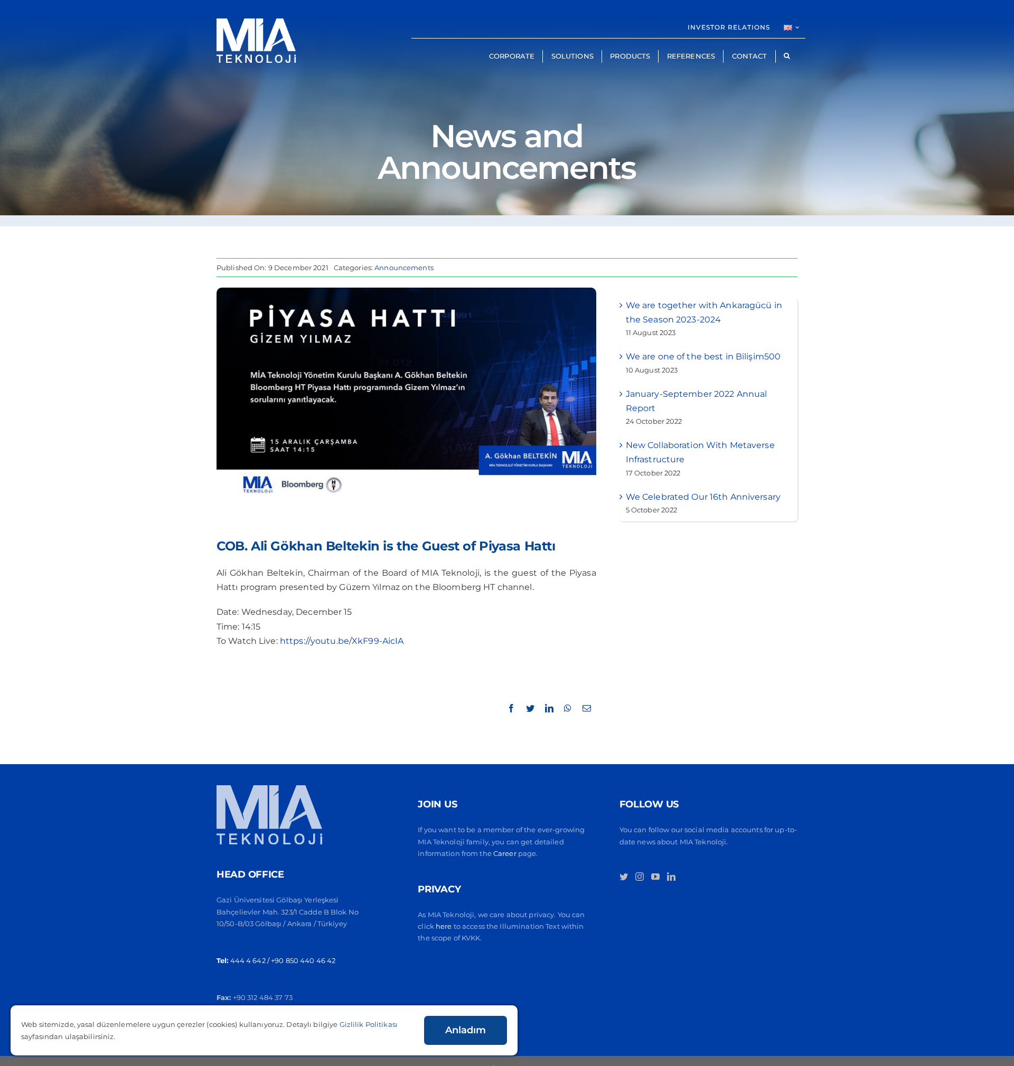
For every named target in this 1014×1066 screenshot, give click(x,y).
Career (505, 853)
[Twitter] (530, 708)
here (444, 926)
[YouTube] (655, 876)
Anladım (465, 1030)
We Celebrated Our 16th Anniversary (703, 497)
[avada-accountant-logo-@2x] (256, 22)
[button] (787, 56)
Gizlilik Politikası (369, 1024)
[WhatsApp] (568, 708)
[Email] (586, 708)
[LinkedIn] (549, 708)
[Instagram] (639, 876)
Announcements (404, 267)
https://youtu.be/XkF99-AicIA (342, 641)
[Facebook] (511, 708)
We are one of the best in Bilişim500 (703, 356)
